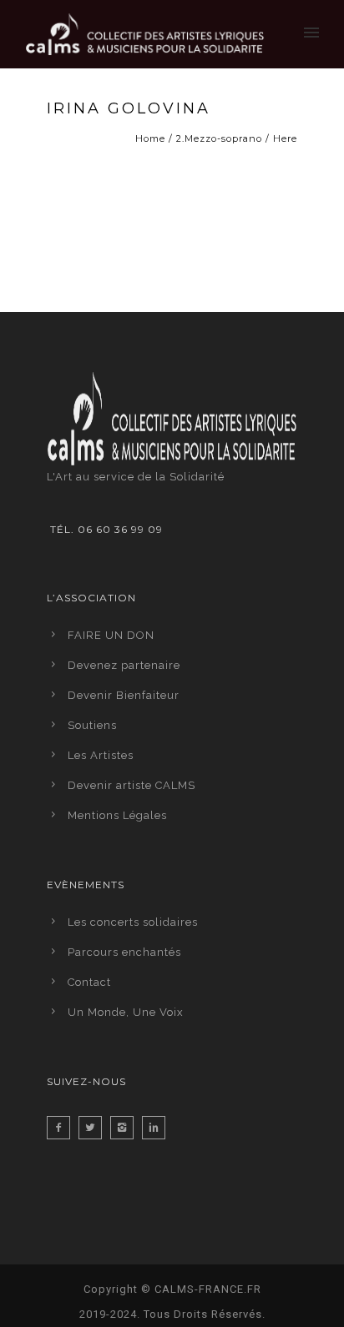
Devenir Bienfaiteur (124, 695)
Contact (89, 982)
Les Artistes (101, 755)
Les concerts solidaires (133, 922)
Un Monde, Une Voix (126, 1012)
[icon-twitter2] (94, 1127)
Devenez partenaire (124, 665)
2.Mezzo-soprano (219, 138)
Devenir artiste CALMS (131, 785)
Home (150, 138)
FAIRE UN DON (111, 635)
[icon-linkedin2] (158, 1127)
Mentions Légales (117, 815)
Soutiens (92, 725)
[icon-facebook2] (62, 1127)
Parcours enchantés (124, 952)
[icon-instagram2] (126, 1127)
